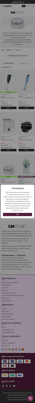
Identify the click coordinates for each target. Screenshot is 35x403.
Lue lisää (20, 210)
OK (17, 214)
